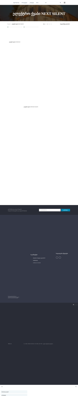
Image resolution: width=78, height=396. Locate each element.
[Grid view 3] (56, 24)
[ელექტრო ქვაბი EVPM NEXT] (14, 33)
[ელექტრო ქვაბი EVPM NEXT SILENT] (31, 66)
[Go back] (11, 14)
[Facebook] (57, 257)
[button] (24, 2)
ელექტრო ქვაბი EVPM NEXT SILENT (31, 106)
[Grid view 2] (54, 24)
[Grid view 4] (57, 24)
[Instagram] (60, 257)
